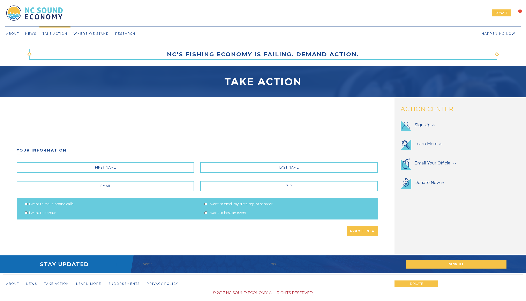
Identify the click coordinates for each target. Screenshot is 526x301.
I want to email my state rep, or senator (241, 204)
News (30, 34)
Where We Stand (91, 34)
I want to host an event (228, 213)
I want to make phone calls (51, 204)
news (31, 284)
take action (56, 284)
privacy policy (162, 284)
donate (501, 13)
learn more (88, 284)
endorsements (124, 284)
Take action (55, 34)
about (12, 284)
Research (125, 34)
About (12, 34)
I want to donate (42, 213)
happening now (499, 34)
